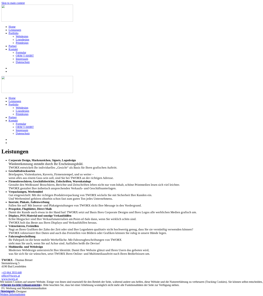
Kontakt (13, 49)
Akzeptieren (7, 291)
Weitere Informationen (12, 294)
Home (12, 26)
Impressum (22, 58)
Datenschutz (23, 62)
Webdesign (22, 36)
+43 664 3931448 (11, 272)
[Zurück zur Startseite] (37, 20)
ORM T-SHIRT (25, 55)
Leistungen (15, 29)
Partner (13, 46)
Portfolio (13, 33)
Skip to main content (13, 2)
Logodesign (22, 39)
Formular (21, 52)
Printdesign (22, 42)
